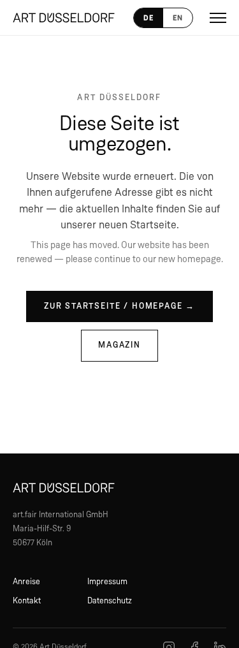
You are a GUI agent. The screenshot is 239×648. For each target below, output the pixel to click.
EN (178, 18)
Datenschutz (109, 601)
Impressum (107, 582)
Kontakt (27, 601)
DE (148, 18)
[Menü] (218, 18)
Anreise (26, 582)
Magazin (119, 345)
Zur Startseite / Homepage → (119, 306)
